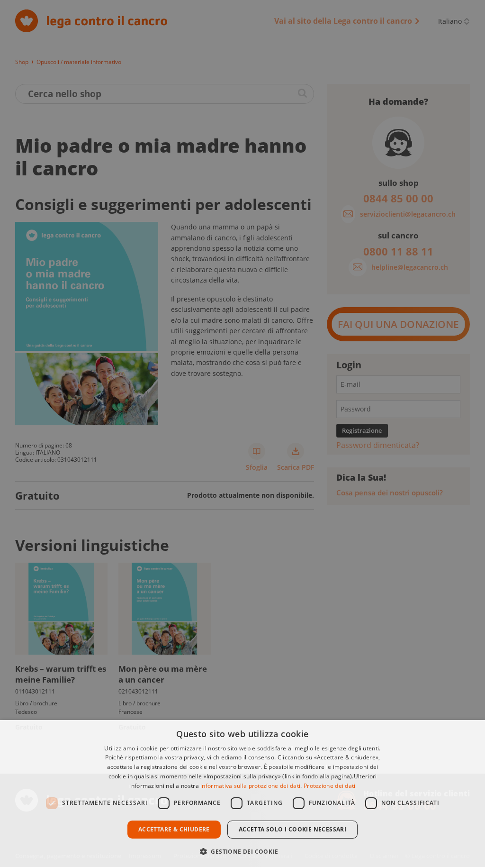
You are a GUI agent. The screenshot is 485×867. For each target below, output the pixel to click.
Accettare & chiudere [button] (174, 829)
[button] (242, 851)
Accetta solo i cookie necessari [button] (292, 829)
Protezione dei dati (330, 786)
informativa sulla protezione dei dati (250, 786)
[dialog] (242, 793)
